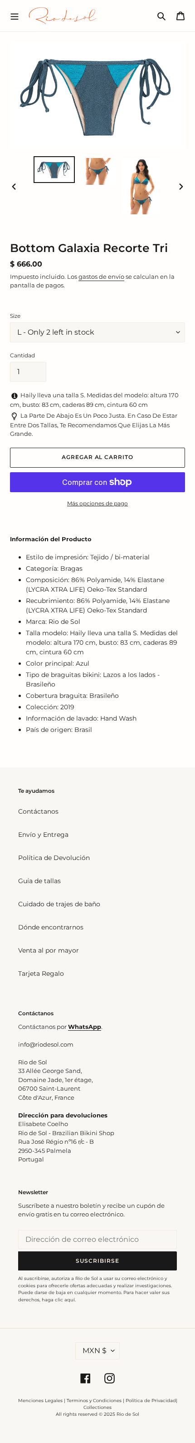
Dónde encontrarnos (50, 927)
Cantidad (22, 355)
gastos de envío (101, 276)
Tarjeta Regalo (41, 973)
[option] (54, 169)
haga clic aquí (58, 1300)
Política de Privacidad (151, 1400)
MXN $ (95, 1350)
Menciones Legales (40, 1400)
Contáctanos (38, 811)
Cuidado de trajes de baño (59, 904)
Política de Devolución (54, 858)
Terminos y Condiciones (94, 1400)
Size (15, 315)
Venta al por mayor (48, 950)
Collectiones (97, 1407)
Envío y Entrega (43, 834)
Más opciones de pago (97, 503)
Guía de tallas (39, 881)
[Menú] (14, 15)
